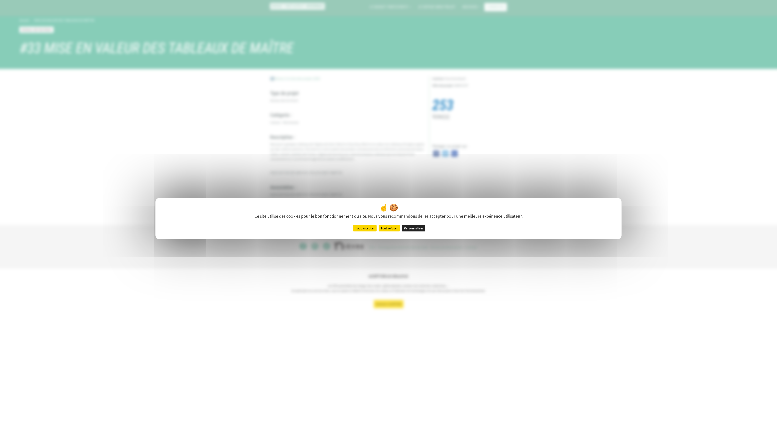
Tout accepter (365, 228)
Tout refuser (389, 228)
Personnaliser (413, 228)
